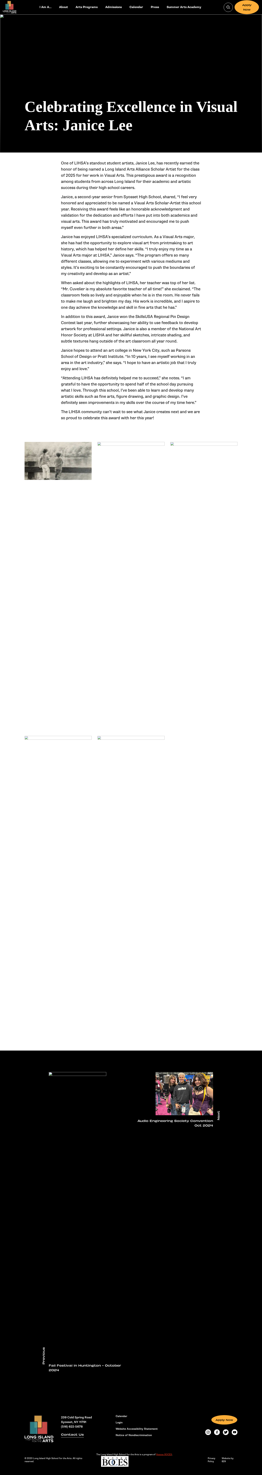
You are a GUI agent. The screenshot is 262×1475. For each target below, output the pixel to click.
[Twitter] (226, 1432)
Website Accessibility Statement (137, 1428)
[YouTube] (234, 1432)
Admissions (113, 7)
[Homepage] (39, 1428)
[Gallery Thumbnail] (58, 461)
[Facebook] (217, 1432)
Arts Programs (87, 7)
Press (155, 7)
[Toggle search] (228, 7)
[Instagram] (208, 1432)
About (63, 7)
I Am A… (45, 7)
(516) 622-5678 (72, 1427)
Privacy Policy (211, 1460)
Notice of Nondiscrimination (134, 1435)
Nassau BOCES (164, 1454)
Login (119, 1422)
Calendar (136, 7)
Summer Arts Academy (184, 7)
